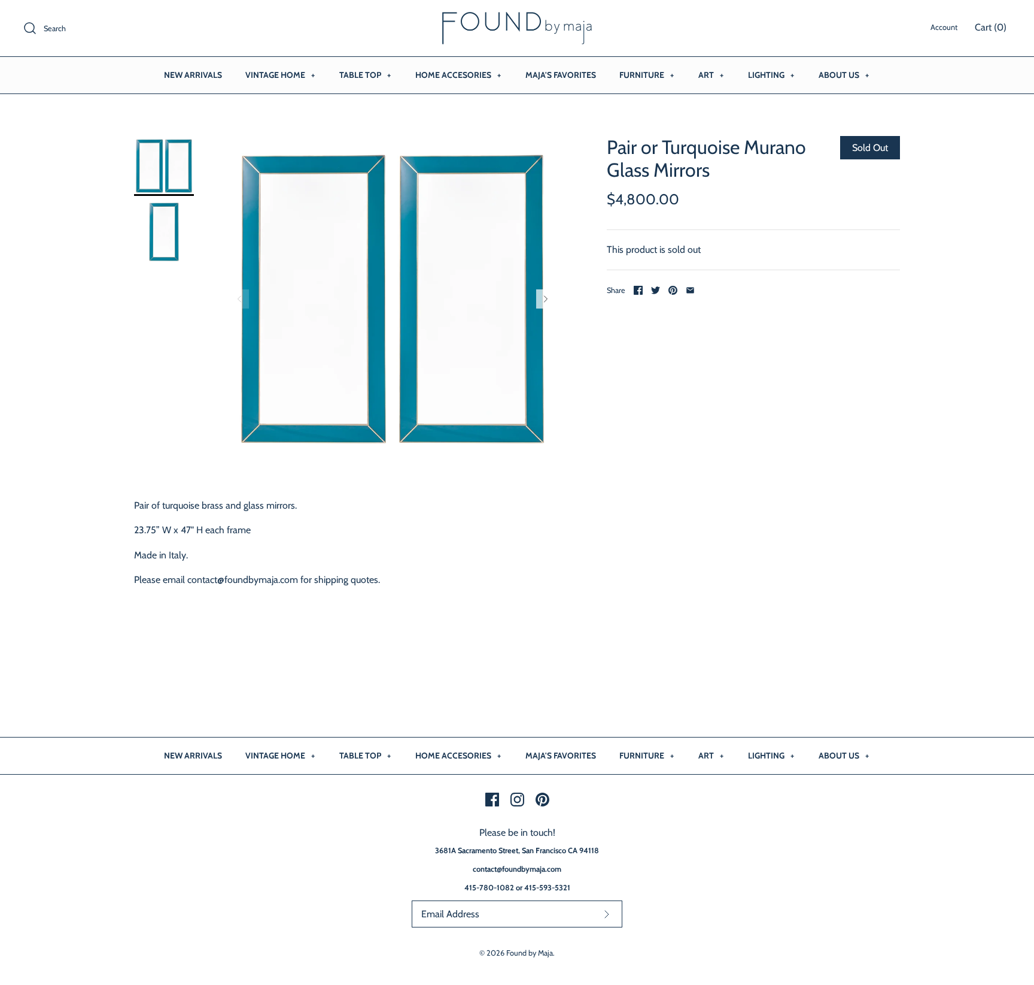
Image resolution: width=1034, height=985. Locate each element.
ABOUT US (844, 75)
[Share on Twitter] (655, 290)
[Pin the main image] (672, 290)
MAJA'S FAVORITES (560, 75)
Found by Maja (529, 952)
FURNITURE (646, 75)
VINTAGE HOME (280, 75)
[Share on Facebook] (638, 290)
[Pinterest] (542, 799)
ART (710, 75)
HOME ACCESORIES (458, 75)
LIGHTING (771, 75)
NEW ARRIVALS (193, 75)
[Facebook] (492, 799)
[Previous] (239, 299)
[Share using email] (690, 290)
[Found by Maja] (517, 19)
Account (943, 27)
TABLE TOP (365, 75)
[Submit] (607, 914)
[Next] (545, 299)
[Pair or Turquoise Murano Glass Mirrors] (164, 166)
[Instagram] (517, 799)
